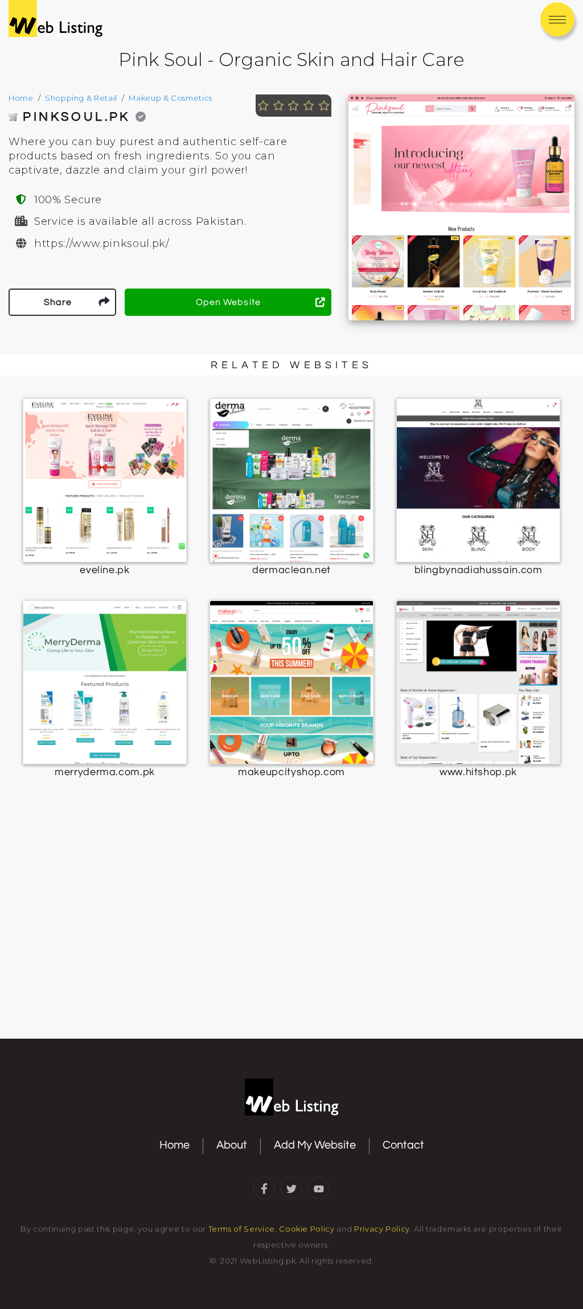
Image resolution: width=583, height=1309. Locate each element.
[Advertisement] (291, 943)
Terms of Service (241, 1228)
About (231, 1145)
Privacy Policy (382, 1228)
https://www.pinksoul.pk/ (102, 243)
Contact (403, 1145)
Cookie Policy (306, 1228)
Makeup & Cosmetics (170, 97)
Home (21, 97)
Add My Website (315, 1145)
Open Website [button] (228, 302)
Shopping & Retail (81, 97)
